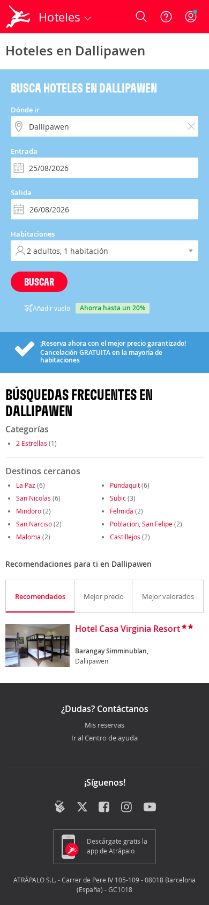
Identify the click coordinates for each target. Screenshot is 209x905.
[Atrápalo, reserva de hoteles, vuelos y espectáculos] (18, 16)
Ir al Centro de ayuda (104, 738)
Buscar (39, 281)
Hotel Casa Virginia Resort (127, 629)
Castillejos (125, 536)
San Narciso (34, 523)
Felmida (121, 511)
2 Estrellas (31, 443)
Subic (118, 498)
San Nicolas (33, 498)
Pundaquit (125, 485)
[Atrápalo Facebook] (105, 807)
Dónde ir (25, 109)
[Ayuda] (166, 16)
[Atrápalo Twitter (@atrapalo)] (82, 807)
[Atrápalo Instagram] (127, 807)
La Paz (25, 485)
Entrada (24, 151)
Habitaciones (33, 234)
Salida (21, 192)
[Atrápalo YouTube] (150, 807)
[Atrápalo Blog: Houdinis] (60, 806)
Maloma (28, 536)
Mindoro (28, 511)
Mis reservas (104, 725)
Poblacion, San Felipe (141, 523)
